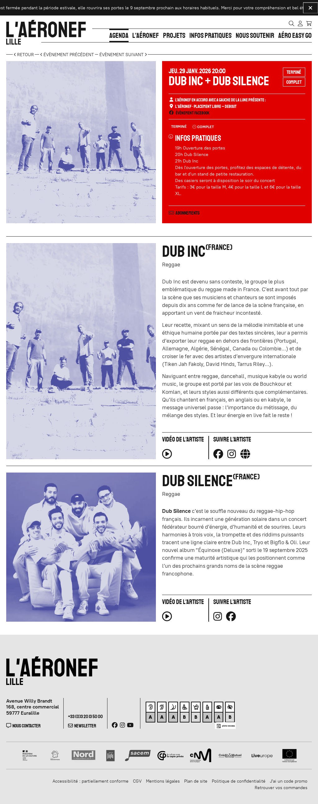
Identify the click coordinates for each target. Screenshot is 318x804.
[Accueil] (46, 32)
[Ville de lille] (110, 755)
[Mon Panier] (308, 22)
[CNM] (200, 755)
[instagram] (217, 616)
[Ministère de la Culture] (30, 755)
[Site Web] (245, 454)
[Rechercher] (291, 23)
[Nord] (83, 755)
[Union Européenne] (290, 755)
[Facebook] (218, 454)
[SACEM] (138, 755)
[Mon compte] (300, 23)
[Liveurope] (262, 755)
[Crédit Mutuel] (230, 755)
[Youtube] (130, 725)
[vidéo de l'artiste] (167, 455)
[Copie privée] (170, 755)
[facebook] (231, 616)
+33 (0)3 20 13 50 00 (85, 716)
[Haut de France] (55, 755)
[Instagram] (231, 454)
